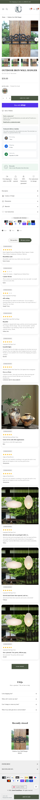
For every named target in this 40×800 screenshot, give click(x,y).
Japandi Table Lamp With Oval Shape (11, 319)
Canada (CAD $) (20, 787)
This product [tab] (13, 240)
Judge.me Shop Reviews (8, 457)
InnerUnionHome (17, 790)
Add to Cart (26, 797)
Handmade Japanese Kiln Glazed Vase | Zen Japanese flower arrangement (19, 369)
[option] (20, 39)
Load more (20, 666)
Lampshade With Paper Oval (9, 344)
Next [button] (36, 39)
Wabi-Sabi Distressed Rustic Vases (10, 437)
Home (3, 17)
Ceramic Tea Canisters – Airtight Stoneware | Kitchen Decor (16, 274)
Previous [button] (3, 39)
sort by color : (5, 795)
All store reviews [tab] (25, 240)
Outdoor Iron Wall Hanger (20, 751)
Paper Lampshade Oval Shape (9, 295)
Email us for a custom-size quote (11, 122)
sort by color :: (11, 86)
